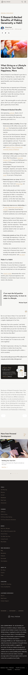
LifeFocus (3, 511)
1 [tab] (10, 473)
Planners (3, 492)
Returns (2, 595)
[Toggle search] (22, 1)
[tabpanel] (14, 454)
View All (25, 434)
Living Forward (4, 539)
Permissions (20, 667)
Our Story (3, 570)
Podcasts (3, 555)
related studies (7, 273)
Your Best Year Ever (5, 536)
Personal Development (7, 13)
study (6, 128)
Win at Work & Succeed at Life (8, 531)
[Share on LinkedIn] (8, 33)
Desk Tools (3, 500)
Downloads (3, 558)
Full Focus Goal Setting (6, 517)
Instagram (12, 610)
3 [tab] (15, 473)
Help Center (4, 598)
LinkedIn (20, 610)
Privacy (18, 669)
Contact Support (5, 601)
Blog (2, 550)
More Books (3, 541)
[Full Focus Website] (14, 616)
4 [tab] (17, 473)
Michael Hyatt (8, 27)
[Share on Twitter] (5, 33)
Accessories (3, 502)
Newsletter (3, 553)
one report (22, 254)
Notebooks (3, 497)
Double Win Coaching (6, 584)
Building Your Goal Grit (8, 460)
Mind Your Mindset (5, 528)
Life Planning (4, 489)
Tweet (26, 311)
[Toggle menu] (25, 1)
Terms (9, 669)
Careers (3, 572)
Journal (2, 495)
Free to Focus (4, 514)
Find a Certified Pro (5, 586)
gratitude (11, 113)
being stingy (19, 184)
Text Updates (4, 561)
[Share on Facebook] (2, 33)
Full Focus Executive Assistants (8, 519)
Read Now (4, 467)
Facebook (3, 610)
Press (2, 575)
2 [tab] (13, 473)
